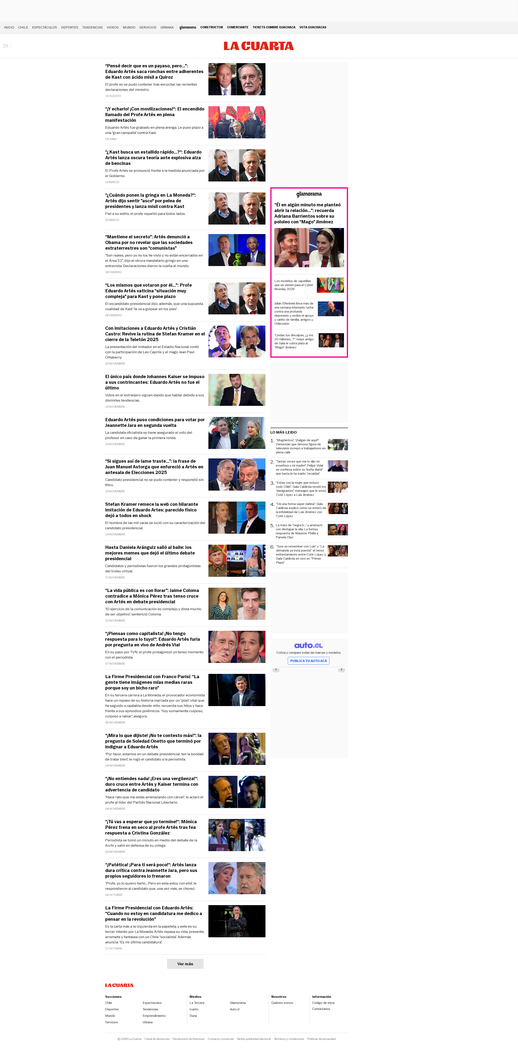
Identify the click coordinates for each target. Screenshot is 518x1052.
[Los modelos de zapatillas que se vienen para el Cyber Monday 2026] (330, 286)
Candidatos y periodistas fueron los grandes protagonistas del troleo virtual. (153, 568)
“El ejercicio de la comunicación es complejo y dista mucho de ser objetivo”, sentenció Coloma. (153, 611)
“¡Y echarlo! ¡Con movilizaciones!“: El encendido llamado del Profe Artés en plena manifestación (154, 114)
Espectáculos (44, 27)
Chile (23, 27)
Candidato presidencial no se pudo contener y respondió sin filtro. (154, 482)
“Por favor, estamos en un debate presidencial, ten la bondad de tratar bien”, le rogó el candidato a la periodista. (154, 756)
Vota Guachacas (312, 27)
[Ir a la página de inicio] (259, 46)
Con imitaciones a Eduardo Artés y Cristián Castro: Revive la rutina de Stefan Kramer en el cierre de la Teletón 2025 (155, 334)
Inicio (9, 27)
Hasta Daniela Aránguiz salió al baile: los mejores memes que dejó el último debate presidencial (150, 553)
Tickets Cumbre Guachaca (274, 27)
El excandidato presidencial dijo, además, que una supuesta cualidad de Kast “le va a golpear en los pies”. (154, 306)
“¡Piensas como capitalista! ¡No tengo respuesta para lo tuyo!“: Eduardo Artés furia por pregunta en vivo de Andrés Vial (152, 639)
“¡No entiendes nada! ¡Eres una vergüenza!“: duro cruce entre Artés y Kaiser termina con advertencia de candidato (151, 784)
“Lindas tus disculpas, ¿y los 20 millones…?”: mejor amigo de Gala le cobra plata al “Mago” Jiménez (294, 341)
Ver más (185, 964)
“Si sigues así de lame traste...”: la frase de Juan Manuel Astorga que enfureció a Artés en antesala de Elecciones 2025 (154, 466)
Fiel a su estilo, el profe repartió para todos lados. (145, 213)
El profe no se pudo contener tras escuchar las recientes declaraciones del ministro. (151, 87)
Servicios (147, 27)
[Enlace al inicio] (309, 195)
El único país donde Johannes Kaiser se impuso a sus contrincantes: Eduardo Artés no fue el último (154, 382)
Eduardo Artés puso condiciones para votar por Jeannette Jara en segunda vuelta (155, 422)
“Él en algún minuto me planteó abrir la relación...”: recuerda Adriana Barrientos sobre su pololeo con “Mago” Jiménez (307, 213)
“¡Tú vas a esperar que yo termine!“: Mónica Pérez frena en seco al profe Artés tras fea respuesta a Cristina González (151, 827)
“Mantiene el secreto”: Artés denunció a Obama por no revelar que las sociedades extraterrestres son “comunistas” (149, 242)
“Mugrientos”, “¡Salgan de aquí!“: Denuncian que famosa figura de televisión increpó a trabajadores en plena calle (301, 446)
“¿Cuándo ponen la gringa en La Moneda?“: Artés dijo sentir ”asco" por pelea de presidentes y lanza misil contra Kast (150, 200)
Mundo (129, 27)
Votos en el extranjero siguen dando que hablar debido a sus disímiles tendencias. (154, 397)
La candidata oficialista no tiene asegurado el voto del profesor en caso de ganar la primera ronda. (148, 435)
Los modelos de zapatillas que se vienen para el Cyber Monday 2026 (293, 285)
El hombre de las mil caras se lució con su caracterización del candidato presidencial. (155, 525)
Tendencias (92, 27)
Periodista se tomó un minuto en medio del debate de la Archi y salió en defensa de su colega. (151, 843)
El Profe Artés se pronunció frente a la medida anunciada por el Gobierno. (155, 173)
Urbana (167, 27)
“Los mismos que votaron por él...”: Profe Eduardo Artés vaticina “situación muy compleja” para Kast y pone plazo (148, 290)
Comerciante (237, 27)
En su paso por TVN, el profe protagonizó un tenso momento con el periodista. (154, 654)
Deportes (69, 27)
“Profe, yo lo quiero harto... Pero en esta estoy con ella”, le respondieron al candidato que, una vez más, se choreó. (150, 886)
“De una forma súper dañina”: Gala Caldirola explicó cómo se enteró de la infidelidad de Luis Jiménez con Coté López (301, 510)
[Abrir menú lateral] (7, 46)
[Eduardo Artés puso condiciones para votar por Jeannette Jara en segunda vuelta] (236, 433)
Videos (113, 27)
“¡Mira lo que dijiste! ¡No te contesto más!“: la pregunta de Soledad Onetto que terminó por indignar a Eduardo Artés (153, 741)
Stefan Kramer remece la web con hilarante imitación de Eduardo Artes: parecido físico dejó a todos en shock (151, 510)
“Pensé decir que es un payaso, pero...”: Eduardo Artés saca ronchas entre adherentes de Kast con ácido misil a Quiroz (154, 71)
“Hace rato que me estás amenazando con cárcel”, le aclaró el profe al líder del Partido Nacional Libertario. (154, 799)
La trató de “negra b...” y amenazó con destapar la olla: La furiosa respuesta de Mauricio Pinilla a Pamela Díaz (299, 531)
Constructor (211, 27)
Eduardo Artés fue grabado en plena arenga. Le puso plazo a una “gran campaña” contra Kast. (154, 130)
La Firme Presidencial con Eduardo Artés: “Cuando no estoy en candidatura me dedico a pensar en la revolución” (153, 913)
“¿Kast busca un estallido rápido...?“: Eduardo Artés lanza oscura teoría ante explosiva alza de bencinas (153, 157)
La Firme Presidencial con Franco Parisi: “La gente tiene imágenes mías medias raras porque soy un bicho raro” (152, 682)
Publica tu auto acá (308, 661)
